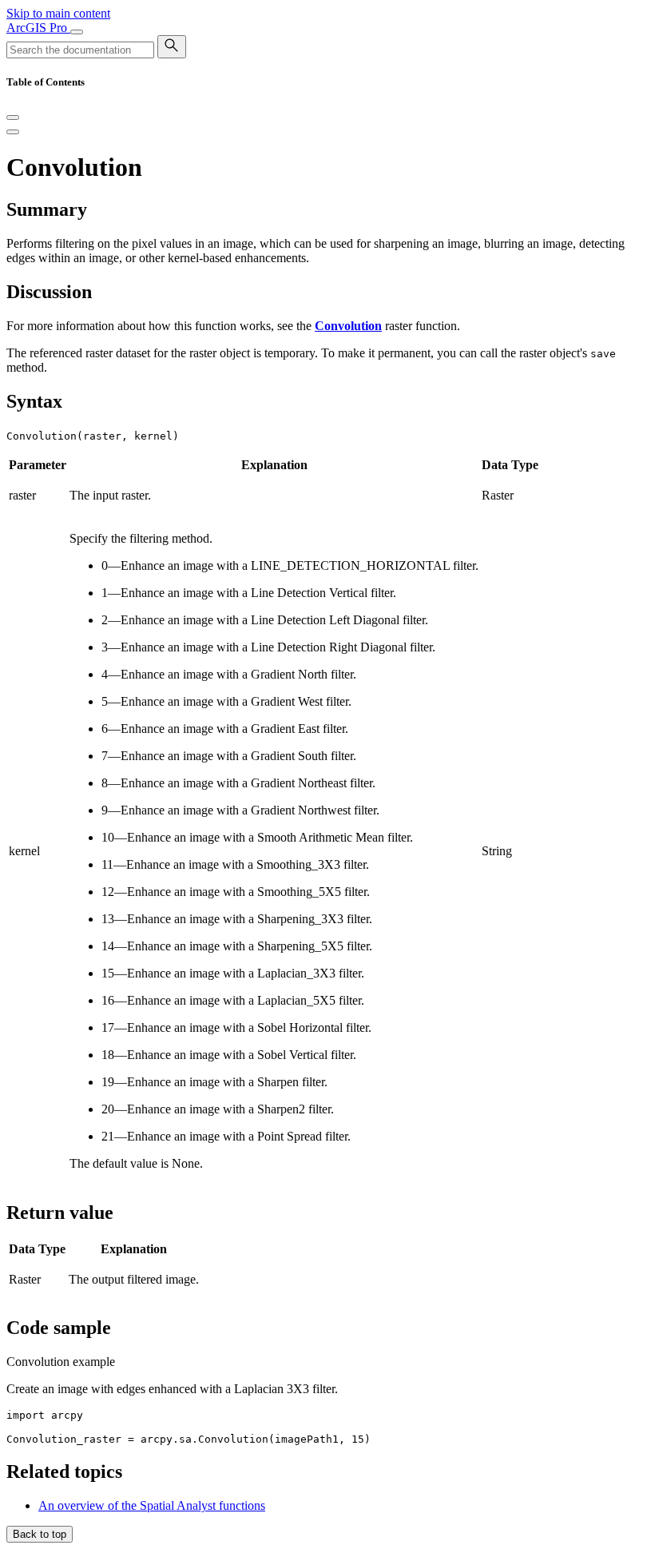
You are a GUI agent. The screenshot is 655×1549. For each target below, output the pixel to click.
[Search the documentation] (171, 46)
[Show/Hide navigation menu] (76, 32)
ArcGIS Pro (38, 27)
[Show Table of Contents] (12, 131)
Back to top (39, 1534)
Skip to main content (58, 13)
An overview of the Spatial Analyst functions (151, 1505)
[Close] (12, 117)
